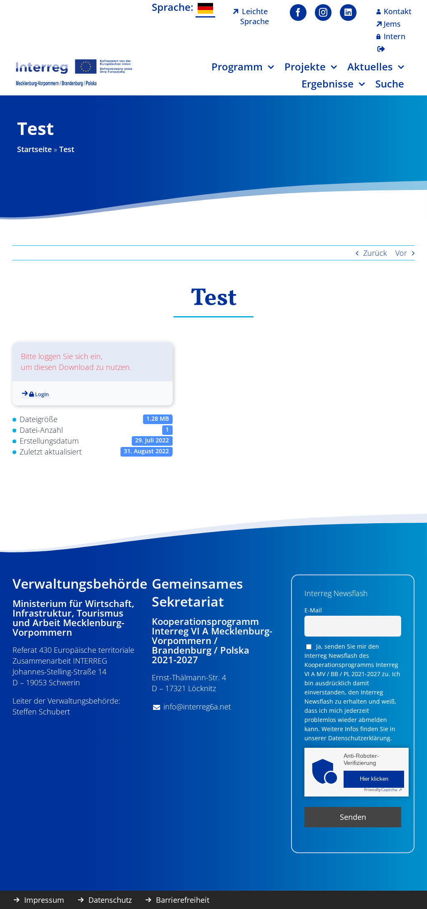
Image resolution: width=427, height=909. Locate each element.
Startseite (34, 149)
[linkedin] (348, 12)
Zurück (375, 253)
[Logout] (381, 43)
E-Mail (313, 610)
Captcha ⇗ (383, 789)
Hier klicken (374, 779)
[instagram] (323, 12)
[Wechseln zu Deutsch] (205, 8)
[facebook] (298, 12)
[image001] (74, 62)
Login (41, 394)
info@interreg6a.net (197, 707)
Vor (401, 253)
